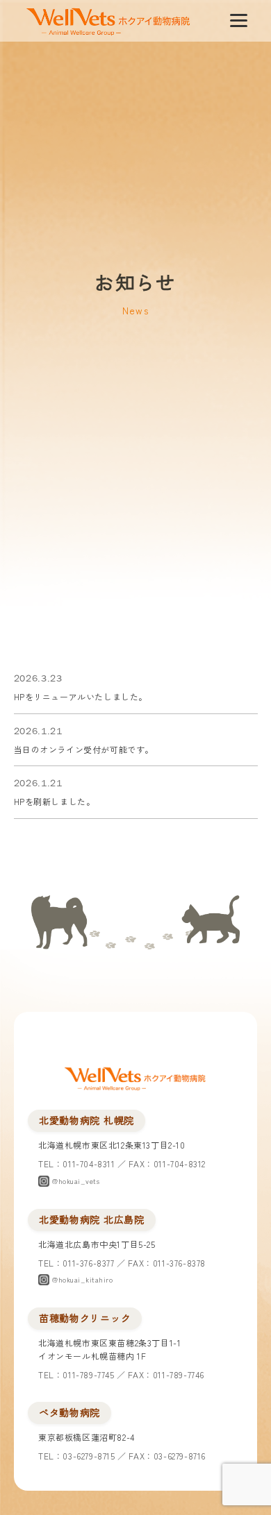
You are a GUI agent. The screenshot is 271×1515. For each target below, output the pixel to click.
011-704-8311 (89, 1163)
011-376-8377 (88, 1263)
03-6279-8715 (89, 1456)
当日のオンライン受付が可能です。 (84, 749)
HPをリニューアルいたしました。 (81, 696)
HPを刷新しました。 (54, 801)
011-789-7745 (88, 1374)
